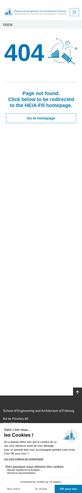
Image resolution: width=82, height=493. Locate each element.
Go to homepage (41, 118)
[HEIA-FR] (35, 12)
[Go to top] (77, 393)
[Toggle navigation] (74, 12)
